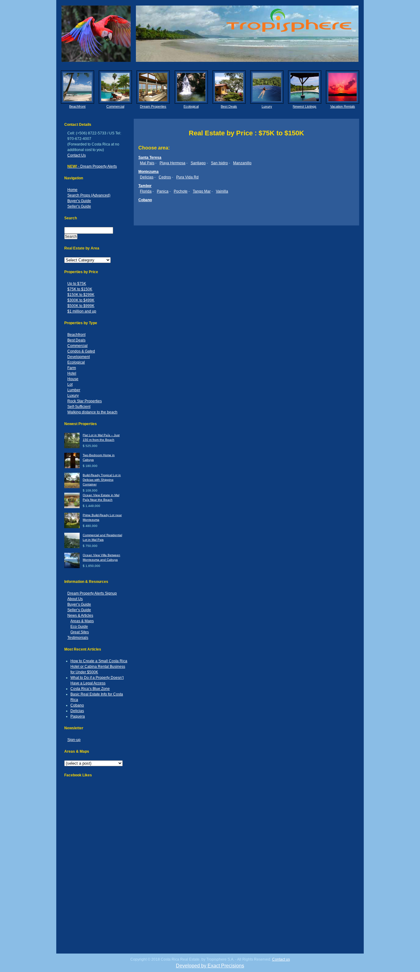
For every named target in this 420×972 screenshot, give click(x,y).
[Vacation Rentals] (342, 87)
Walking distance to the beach (92, 412)
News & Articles (80, 615)
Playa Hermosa (172, 163)
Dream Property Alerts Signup (92, 593)
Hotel (71, 373)
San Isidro (219, 163)
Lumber (73, 390)
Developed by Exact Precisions (210, 965)
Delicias (77, 711)
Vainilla (222, 191)
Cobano (77, 705)
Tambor (145, 186)
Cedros (165, 177)
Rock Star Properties (84, 401)
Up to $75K (76, 283)
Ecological (191, 106)
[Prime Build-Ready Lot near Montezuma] (72, 527)
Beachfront (77, 106)
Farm (71, 368)
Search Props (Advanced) (88, 195)
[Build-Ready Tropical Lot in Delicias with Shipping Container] (72, 487)
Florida (146, 191)
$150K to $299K (80, 295)
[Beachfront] (77, 87)
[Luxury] (266, 87)
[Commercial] (115, 87)
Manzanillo (242, 163)
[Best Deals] (229, 87)
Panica (162, 191)
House (72, 379)
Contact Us (76, 155)
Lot (70, 384)
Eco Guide (79, 626)
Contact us (281, 959)
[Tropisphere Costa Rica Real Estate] (210, 33)
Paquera (77, 716)
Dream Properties (153, 106)
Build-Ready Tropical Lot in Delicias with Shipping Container (102, 479)
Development (78, 357)
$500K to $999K (80, 306)
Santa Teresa (149, 157)
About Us (75, 599)
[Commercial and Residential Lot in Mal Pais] (72, 547)
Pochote (181, 191)
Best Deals (229, 106)
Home (72, 190)
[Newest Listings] (304, 87)
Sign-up (74, 740)
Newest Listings (304, 106)
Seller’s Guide (79, 206)
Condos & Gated (81, 351)
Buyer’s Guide (79, 201)
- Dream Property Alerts (92, 166)
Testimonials (77, 637)
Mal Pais (147, 163)
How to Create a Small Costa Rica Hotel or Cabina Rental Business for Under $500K (98, 666)
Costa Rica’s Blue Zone (90, 689)
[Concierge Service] (153, 87)
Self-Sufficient (78, 406)
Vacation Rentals (342, 106)
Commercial (115, 106)
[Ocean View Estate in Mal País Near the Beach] (72, 507)
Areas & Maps (82, 621)
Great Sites (79, 632)
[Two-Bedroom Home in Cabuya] (72, 467)
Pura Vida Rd (187, 177)
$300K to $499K (80, 300)
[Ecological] (191, 87)
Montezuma (148, 171)
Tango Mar (202, 191)
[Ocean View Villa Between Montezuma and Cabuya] (72, 567)
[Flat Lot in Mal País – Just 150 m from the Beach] (72, 447)
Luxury (267, 106)
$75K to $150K (79, 289)
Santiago (198, 163)
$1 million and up (81, 311)
